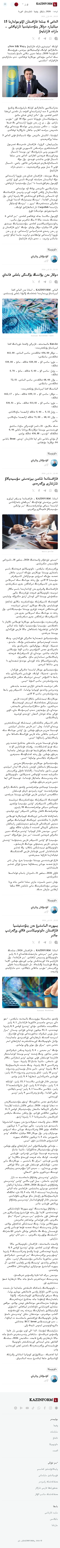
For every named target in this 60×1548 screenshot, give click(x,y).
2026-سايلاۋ (45, 12)
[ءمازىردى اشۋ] (5, 4)
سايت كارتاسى (51, 1513)
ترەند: (55, 12)
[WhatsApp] (50, 39)
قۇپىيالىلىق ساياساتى (48, 1475)
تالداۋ (55, 1438)
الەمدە (55, 1451)
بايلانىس (54, 1519)
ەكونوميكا (52, 250)
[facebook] (44, 1408)
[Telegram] (44, 39)
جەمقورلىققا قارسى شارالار (46, 1488)
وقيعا (36, 12)
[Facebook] (39, 39)
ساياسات (54, 1432)
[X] (33, 39)
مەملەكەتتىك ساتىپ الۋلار (46, 1494)
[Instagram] (56, 39)
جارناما (55, 1525)
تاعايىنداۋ (28, 12)
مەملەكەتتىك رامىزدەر (48, 1482)
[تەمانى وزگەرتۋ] (14, 4)
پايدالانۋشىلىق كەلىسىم (47, 1469)
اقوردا (20, 12)
